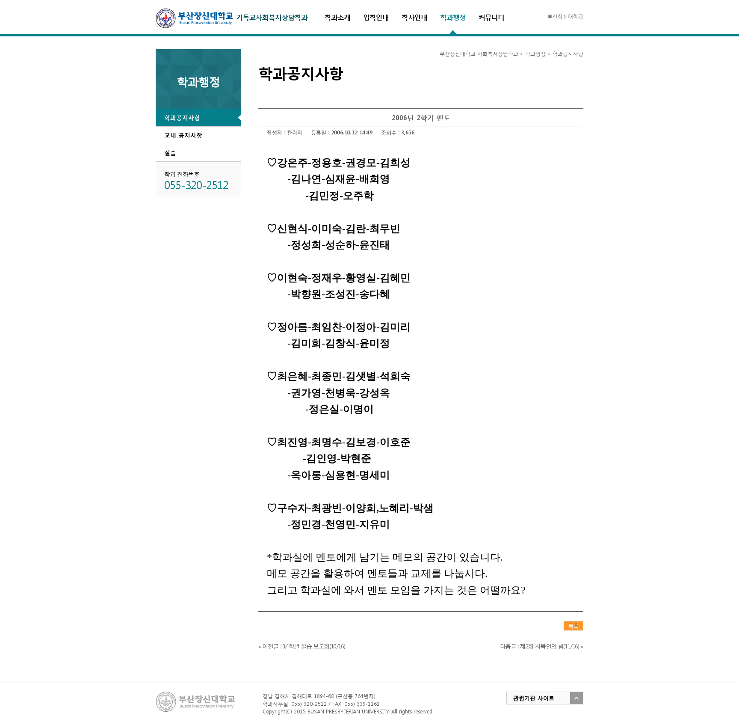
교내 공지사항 (183, 135)
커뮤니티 (491, 16)
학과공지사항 (182, 117)
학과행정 (453, 16)
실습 (170, 153)
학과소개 (337, 16)
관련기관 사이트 (533, 698)
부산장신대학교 (565, 16)
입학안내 (376, 16)
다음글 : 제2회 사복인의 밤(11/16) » (541, 646)
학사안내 (414, 16)
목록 (573, 626)
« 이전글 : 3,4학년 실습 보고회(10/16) (301, 646)
